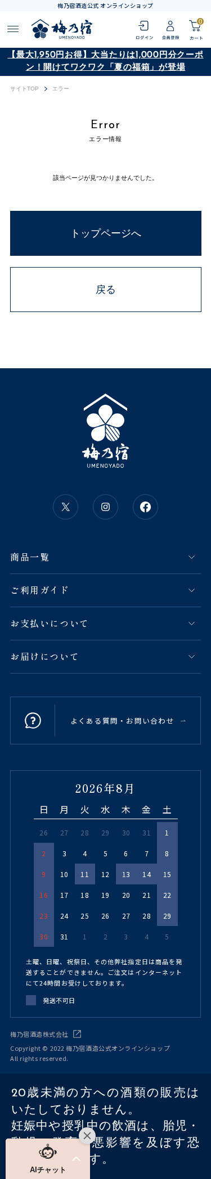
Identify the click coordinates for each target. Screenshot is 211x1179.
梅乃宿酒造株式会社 (39, 1033)
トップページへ (105, 233)
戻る (106, 289)
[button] (48, 1159)
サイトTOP (24, 89)
